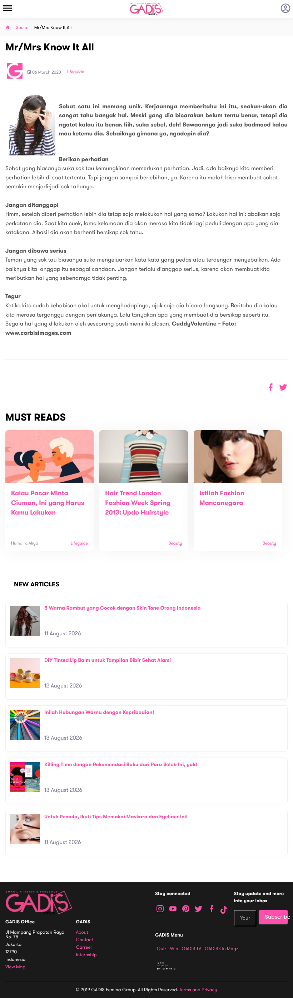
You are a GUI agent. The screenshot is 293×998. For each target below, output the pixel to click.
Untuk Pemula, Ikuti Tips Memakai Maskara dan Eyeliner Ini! (116, 816)
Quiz (162, 948)
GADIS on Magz (221, 948)
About (82, 932)
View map (15, 967)
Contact (84, 940)
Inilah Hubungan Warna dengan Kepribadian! (99, 712)
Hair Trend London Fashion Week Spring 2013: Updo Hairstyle (137, 503)
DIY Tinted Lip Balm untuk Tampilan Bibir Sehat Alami (107, 660)
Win (174, 948)
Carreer (84, 947)
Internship (86, 955)
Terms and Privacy (198, 990)
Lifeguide (75, 72)
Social (22, 27)
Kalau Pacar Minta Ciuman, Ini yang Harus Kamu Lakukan (47, 503)
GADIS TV (191, 948)
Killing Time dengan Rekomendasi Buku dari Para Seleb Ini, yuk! (120, 764)
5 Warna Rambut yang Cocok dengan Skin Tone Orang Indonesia (122, 608)
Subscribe (276, 917)
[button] (283, 387)
